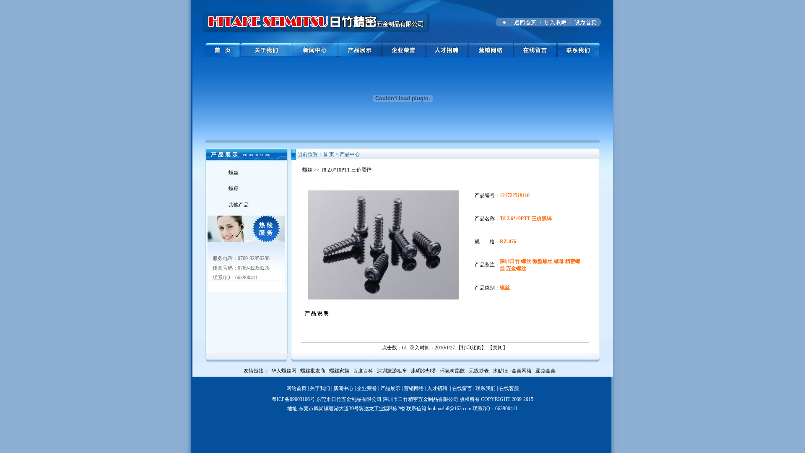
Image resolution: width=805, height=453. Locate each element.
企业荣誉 (367, 388)
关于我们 (320, 388)
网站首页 (296, 388)
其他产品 (239, 205)
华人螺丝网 (283, 371)
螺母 (234, 189)
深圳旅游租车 (392, 371)
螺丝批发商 (312, 371)
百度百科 (363, 371)
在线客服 (509, 388)
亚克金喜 (545, 371)
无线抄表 (479, 371)
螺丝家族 (339, 371)
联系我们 (485, 388)
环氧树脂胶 (452, 371)
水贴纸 (500, 371)
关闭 (498, 348)
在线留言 (462, 388)
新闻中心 (343, 388)
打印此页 (471, 348)
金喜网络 (522, 371)
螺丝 (234, 173)
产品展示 (390, 388)
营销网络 (414, 388)
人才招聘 (437, 388)
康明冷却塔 (423, 371)
